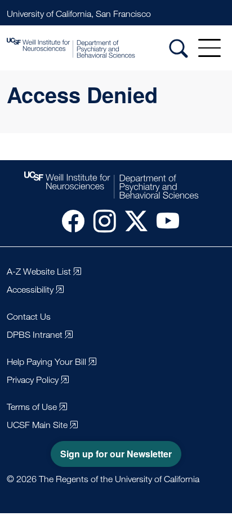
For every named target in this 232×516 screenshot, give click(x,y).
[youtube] (163, 220)
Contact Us (29, 316)
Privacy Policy (33, 379)
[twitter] (132, 220)
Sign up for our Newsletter (116, 453)
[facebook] (68, 220)
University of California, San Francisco (79, 13)
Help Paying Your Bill (46, 361)
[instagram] (100, 220)
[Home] (87, 48)
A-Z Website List (39, 271)
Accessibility (30, 289)
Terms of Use (32, 407)
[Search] (178, 48)
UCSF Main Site (37, 425)
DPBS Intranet (35, 334)
